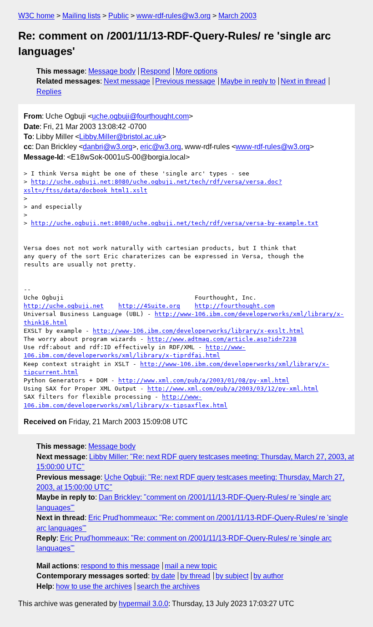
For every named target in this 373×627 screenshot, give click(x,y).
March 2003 (237, 16)
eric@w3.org (160, 146)
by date (163, 576)
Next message (127, 81)
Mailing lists (81, 16)
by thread (195, 576)
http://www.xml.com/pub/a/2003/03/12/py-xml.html (232, 388)
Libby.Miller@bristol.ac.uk (120, 136)
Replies (48, 91)
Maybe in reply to (248, 81)
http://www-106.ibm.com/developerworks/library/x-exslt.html (198, 330)
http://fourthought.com (235, 305)
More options (196, 71)
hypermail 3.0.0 (143, 603)
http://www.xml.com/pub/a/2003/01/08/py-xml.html (203, 380)
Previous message (185, 81)
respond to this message (120, 566)
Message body (112, 71)
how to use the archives (94, 586)
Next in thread (303, 81)
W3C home (36, 16)
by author (268, 576)
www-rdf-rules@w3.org (173, 16)
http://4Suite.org (149, 305)
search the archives (168, 586)
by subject (232, 576)
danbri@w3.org (107, 146)
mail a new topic (191, 566)
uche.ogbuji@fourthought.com (140, 116)
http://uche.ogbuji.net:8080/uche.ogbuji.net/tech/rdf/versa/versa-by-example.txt (174, 223)
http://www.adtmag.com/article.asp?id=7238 (222, 339)
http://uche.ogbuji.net (64, 305)
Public (118, 16)
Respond (155, 71)
